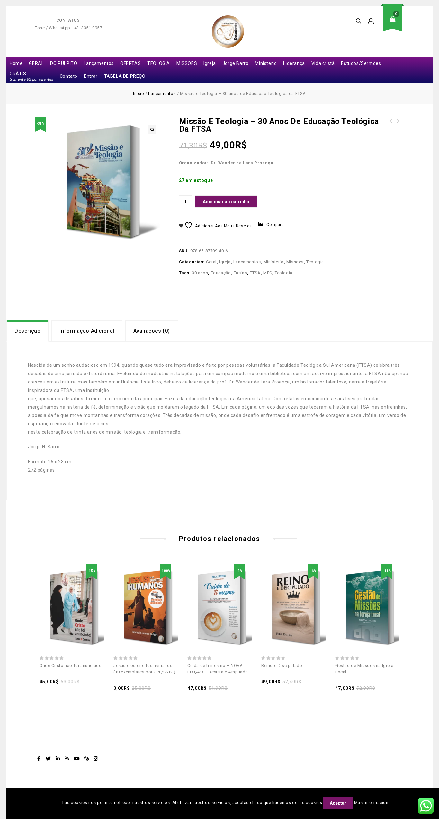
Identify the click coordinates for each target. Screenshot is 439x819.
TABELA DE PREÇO (125, 76)
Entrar (91, 76)
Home (16, 63)
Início (138, 93)
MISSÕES (186, 63)
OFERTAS (130, 63)
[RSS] (67, 758)
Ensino (240, 272)
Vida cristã (323, 63)
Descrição (27, 331)
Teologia (315, 261)
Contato (68, 76)
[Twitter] (48, 758)
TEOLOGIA (158, 63)
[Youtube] (77, 758)
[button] (152, 129)
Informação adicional (86, 331)
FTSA (255, 272)
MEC (267, 272)
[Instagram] (96, 758)
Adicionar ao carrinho (226, 201)
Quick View (94, 592)
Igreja (209, 63)
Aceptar (338, 803)
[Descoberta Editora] (228, 31)
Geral (211, 261)
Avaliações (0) (151, 331)
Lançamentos (99, 63)
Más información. (372, 802)
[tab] (27, 331)
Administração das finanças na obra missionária (391, 128)
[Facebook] (39, 758)
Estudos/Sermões (361, 63)
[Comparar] (79, 592)
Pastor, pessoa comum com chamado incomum (398, 128)
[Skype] (86, 758)
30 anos (200, 272)
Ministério (266, 63)
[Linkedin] (58, 758)
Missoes (295, 261)
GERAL (36, 63)
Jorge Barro (235, 63)
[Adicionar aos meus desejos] (49, 592)
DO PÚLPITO (63, 63)
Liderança (294, 63)
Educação (221, 272)
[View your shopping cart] (394, 24)
